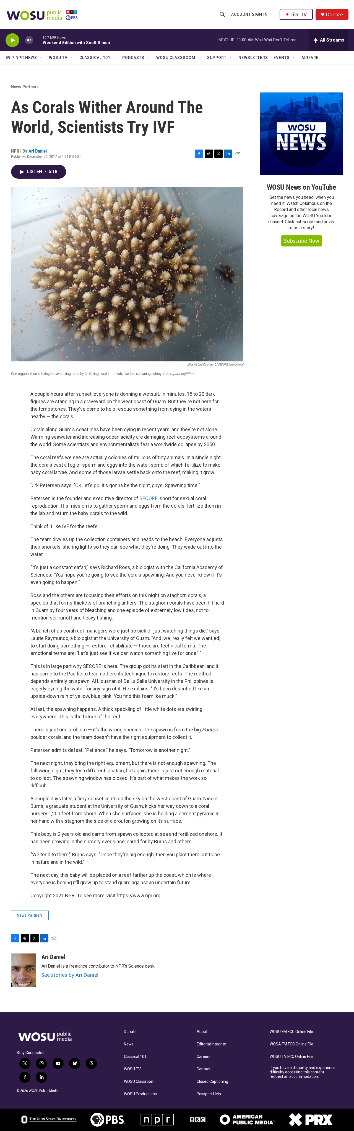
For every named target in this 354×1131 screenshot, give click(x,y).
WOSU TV (58, 57)
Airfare (310, 57)
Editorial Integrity (211, 1044)
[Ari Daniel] (23, 970)
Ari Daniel (37, 151)
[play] (12, 40)
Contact (203, 1069)
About (202, 1032)
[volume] (29, 40)
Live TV (298, 14)
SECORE (148, 498)
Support (217, 57)
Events (282, 57)
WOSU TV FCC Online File (291, 1057)
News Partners (25, 86)
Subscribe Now (301, 240)
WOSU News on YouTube (301, 187)
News (129, 1044)
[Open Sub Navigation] (272, 14)
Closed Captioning (212, 1081)
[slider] (38, 40)
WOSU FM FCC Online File (291, 1032)
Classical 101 (94, 57)
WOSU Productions (140, 1094)
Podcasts (133, 57)
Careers (203, 1057)
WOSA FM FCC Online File (291, 1044)
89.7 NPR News (21, 57)
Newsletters (253, 57)
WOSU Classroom (175, 57)
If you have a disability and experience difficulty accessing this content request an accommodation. (302, 1072)
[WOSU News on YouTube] (301, 133)
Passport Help (209, 1094)
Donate (334, 14)
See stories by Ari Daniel (69, 974)
